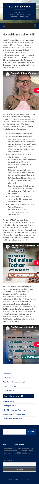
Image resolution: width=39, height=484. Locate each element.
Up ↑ (28, 480)
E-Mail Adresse (7, 460)
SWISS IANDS (19, 6)
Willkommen (7, 373)
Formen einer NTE (9, 390)
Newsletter (7, 377)
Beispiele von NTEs (9, 401)
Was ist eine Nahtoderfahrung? (14, 382)
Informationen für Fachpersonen (14, 414)
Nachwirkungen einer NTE (13, 396)
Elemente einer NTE (10, 386)
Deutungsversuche (9, 406)
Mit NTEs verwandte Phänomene (14, 410)
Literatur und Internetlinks (12, 419)
